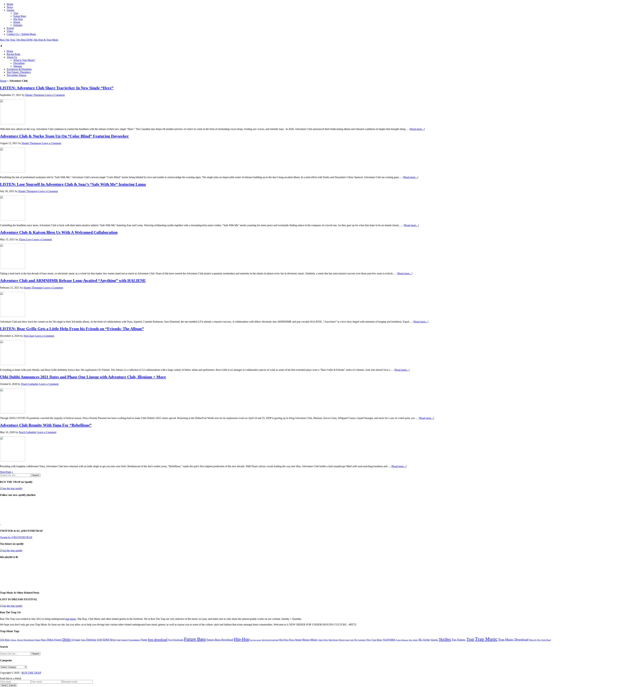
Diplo (66, 639)
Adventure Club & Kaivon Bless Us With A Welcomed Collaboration (59, 232)
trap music (70, 618)
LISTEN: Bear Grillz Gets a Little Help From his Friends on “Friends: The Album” (72, 329)
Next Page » (6, 472)
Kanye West (323, 640)
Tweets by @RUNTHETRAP (16, 537)
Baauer (38, 640)
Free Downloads (175, 639)
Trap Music (486, 639)
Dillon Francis (54, 639)
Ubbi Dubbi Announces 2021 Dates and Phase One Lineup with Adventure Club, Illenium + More (83, 377)
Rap (410, 640)
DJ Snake (75, 640)
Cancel (12, 685)
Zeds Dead (546, 640)
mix (352, 640)
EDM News (109, 639)
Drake (83, 640)
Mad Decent (333, 640)
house (298, 639)
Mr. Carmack (360, 640)
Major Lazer (344, 640)
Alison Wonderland (25, 640)
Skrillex (445, 639)
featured (124, 640)
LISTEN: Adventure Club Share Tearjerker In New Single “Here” (57, 88)
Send (3, 685)
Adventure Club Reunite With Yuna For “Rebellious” (45, 425)
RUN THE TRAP (31, 672)
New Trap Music (374, 640)
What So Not (535, 640)
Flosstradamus (134, 640)
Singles (434, 639)
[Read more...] (417, 129)
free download (157, 639)
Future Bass (195, 639)
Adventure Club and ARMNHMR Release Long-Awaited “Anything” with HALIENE (73, 280)
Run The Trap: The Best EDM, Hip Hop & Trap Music (29, 39)
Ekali (119, 640)
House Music (310, 639)
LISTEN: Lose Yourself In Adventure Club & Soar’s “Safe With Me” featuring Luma (73, 184)
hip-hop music (255, 640)
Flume (144, 639)
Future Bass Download (219, 639)
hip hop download (270, 640)
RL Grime (424, 639)
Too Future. (459, 639)
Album (13, 640)
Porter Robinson (402, 640)
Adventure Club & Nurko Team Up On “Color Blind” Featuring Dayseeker (64, 136)
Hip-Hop (241, 639)
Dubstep (91, 639)
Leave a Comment (55, 95)
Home (3, 80)
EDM (99, 640)
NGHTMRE (389, 639)
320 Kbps (5, 639)
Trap (470, 639)
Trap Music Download (513, 639)
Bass (43, 639)
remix (415, 640)
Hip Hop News (287, 639)
